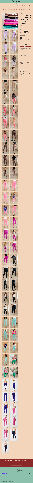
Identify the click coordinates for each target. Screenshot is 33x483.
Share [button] (21, 76)
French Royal (27, 29)
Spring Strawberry (23, 35)
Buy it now (25, 46)
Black (26, 28)
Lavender (25, 32)
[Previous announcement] (10, 1)
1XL (23, 39)
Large (28, 38)
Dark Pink (22, 29)
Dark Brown (22, 28)
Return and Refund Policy (5, 470)
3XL (29, 39)
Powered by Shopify (11, 481)
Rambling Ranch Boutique (6, 481)
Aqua (29, 28)
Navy (29, 32)
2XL (26, 39)
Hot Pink (21, 31)
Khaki (21, 32)
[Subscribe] (21, 465)
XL (21, 39)
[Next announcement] (22, 1)
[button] (2, 5)
